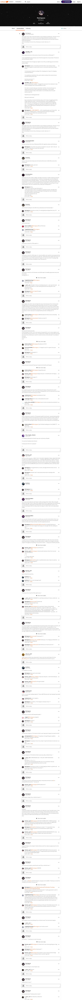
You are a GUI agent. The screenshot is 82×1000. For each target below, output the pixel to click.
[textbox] (42, 46)
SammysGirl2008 (28, 347)
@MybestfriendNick (34, 524)
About (13, 28)
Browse (11, 1)
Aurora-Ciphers (28, 225)
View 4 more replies (42, 545)
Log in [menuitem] (74, 1)
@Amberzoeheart (34, 318)
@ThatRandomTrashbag (48, 887)
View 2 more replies (42, 595)
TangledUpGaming (29, 229)
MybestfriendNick (29, 498)
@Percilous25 (42, 524)
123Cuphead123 (28, 736)
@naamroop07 (33, 601)
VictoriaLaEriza (28, 174)
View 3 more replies (42, 277)
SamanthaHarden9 (29, 140)
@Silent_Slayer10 (34, 291)
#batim (29, 880)
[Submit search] (25, 2)
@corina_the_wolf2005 (35, 639)
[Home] (4, 2)
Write (58, 1)
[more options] (58, 33)
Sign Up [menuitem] (78, 1)
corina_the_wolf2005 (29, 402)
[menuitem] (64, 28)
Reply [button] (32, 80)
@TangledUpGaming (35, 888)
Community (18, 1)
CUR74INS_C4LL (28, 51)
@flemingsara (35, 82)
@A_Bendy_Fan (25, 658)
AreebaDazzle (28, 395)
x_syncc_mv (27, 285)
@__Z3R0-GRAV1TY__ (35, 110)
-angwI (26, 717)
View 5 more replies (42, 884)
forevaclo (27, 157)
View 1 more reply (42, 341)
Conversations (20, 28)
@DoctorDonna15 (34, 644)
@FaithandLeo (40, 887)
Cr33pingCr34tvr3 (28, 398)
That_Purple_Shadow (30, 435)
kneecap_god (28, 373)
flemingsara (27, 65)
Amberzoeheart (28, 314)
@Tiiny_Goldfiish (35, 676)
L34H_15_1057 (28, 654)
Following (28, 28)
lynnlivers (27, 483)
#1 (53, 780)
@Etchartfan (33, 560)
